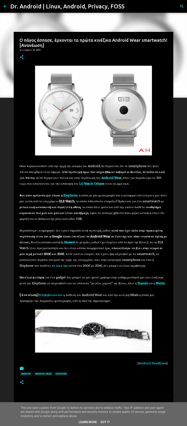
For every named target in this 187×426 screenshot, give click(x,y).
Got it (105, 422)
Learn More (88, 422)
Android (26, 374)
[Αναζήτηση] (129, 6)
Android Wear (43, 374)
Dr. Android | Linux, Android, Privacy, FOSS (67, 6)
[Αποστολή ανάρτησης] (22, 370)
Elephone (61, 374)
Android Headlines (152, 363)
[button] (22, 57)
